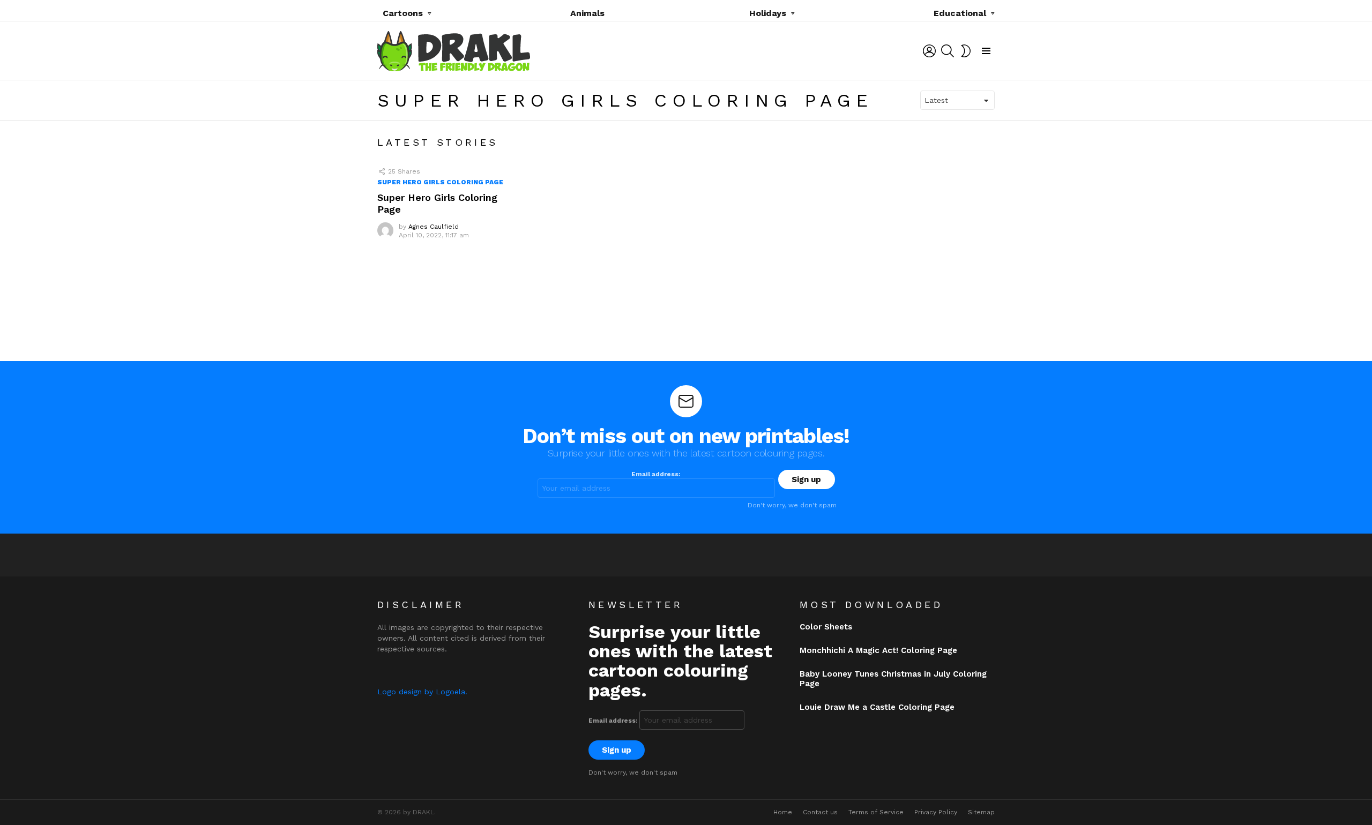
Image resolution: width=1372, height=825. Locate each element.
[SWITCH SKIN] (965, 51)
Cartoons (403, 13)
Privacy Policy (935, 812)
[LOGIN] (929, 51)
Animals (587, 13)
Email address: (656, 474)
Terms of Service (876, 812)
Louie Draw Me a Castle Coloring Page (877, 707)
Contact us (820, 812)
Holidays (767, 13)
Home (782, 812)
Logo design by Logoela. (422, 691)
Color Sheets (826, 627)
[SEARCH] (947, 51)
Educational (960, 13)
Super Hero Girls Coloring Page (440, 182)
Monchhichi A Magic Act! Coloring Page (878, 650)
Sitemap (981, 812)
